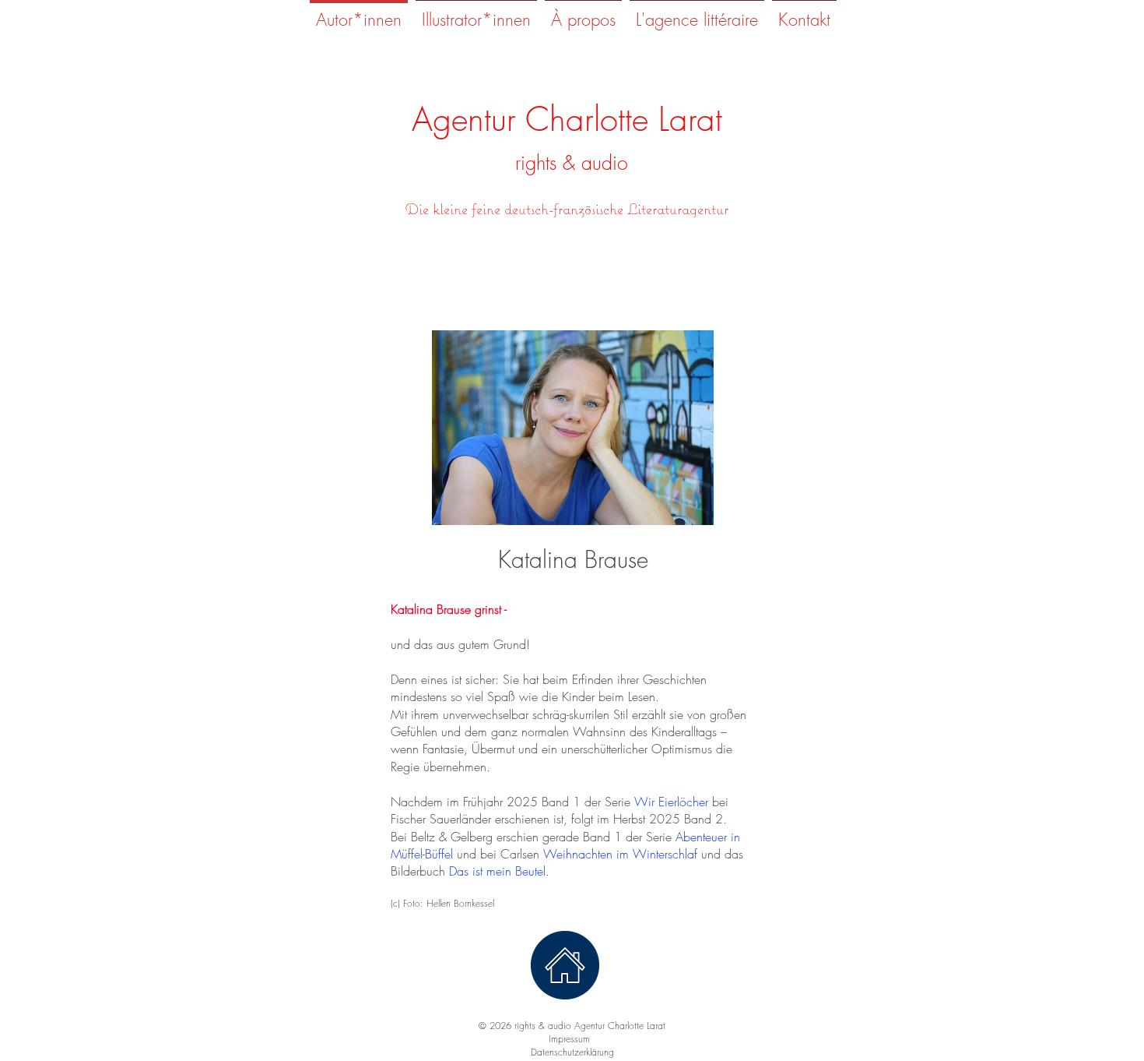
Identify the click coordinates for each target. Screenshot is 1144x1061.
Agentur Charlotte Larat (567, 119)
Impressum (572, 1038)
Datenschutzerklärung (572, 1052)
